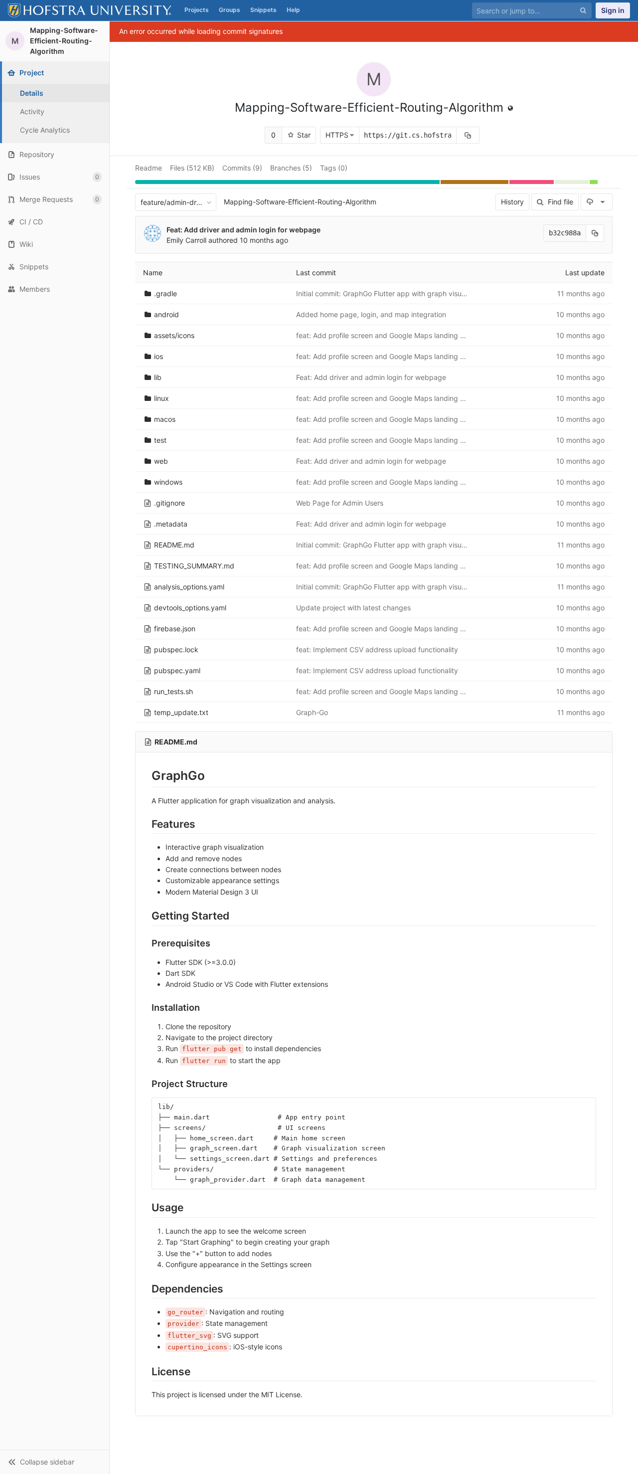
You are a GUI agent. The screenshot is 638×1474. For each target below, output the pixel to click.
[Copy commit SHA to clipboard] (595, 233)
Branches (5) (291, 168)
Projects (196, 9)
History (512, 201)
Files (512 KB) (192, 168)
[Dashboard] (89, 10)
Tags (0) (333, 168)
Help (293, 9)
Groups (229, 9)
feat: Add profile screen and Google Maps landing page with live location (414, 335)
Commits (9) (242, 168)
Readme (148, 168)
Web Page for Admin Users (339, 503)
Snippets (263, 9)
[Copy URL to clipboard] (467, 135)
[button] (54, 1462)
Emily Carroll (186, 240)
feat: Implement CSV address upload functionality (377, 649)
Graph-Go (312, 712)
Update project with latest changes (353, 607)
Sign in (613, 10)
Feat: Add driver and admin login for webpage (243, 229)
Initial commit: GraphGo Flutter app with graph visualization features (406, 293)
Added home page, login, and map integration (371, 314)
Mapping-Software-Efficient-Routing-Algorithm (300, 201)
